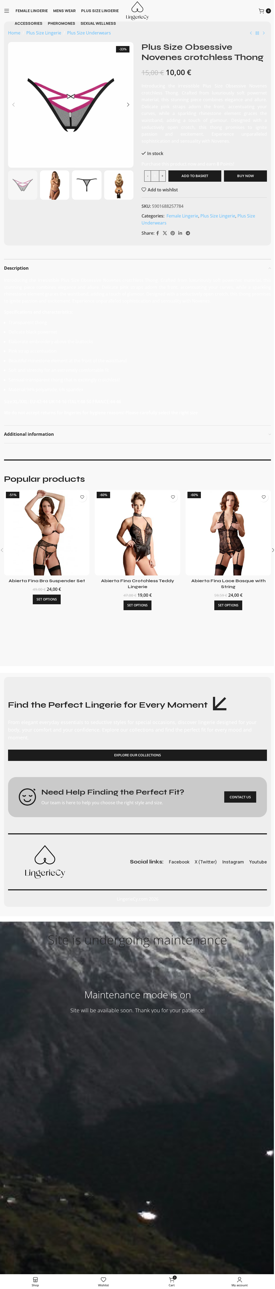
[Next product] (263, 33)
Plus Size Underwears (89, 33)
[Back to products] (257, 33)
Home (14, 33)
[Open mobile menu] (6, 10)
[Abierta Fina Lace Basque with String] (228, 532)
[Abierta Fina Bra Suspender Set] (46, 532)
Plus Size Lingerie (43, 33)
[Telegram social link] (188, 233)
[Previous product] (251, 33)
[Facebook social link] (157, 233)
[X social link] (165, 233)
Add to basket (195, 175)
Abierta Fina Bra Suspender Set (47, 580)
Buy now (245, 175)
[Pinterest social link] (172, 233)
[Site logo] (137, 10)
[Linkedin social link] (180, 233)
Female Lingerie (181, 216)
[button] (13, 104)
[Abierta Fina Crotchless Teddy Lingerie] (137, 532)
